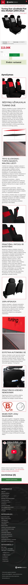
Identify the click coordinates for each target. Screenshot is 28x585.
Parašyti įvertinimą (11, 479)
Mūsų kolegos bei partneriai (7, 507)
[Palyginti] (10, 58)
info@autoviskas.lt (6, 555)
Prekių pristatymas (5, 493)
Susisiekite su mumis (5, 502)
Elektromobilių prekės (6, 518)
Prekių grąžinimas (5, 495)
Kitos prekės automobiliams (7, 541)
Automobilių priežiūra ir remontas (8, 539)
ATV (8, 42)
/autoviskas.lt (5, 557)
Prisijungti (3, 510)
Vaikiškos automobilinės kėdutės (8, 527)
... (2, 6)
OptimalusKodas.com (6, 578)
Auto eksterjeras (5, 522)
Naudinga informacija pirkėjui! (7, 498)
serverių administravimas (17, 574)
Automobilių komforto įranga (7, 529)
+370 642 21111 (5, 552)
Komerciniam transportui (6, 536)
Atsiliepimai (3, 503)
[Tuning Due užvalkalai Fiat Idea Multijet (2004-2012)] (14, 28)
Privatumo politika (5, 500)
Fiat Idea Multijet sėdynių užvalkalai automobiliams (12, 470)
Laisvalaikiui (4, 523)
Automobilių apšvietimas (6, 534)
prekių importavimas (15, 576)
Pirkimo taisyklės (5, 496)
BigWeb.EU (10, 574)
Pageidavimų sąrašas (6, 509)
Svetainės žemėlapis (5, 505)
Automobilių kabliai (5, 517)
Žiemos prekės (4, 525)
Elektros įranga (4, 530)
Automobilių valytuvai (6, 532)
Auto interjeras (4, 520)
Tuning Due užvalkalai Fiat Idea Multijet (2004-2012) (14, 6)
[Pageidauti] (21, 55)
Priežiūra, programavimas (6, 576)
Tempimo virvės (4, 537)
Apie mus (3, 491)
